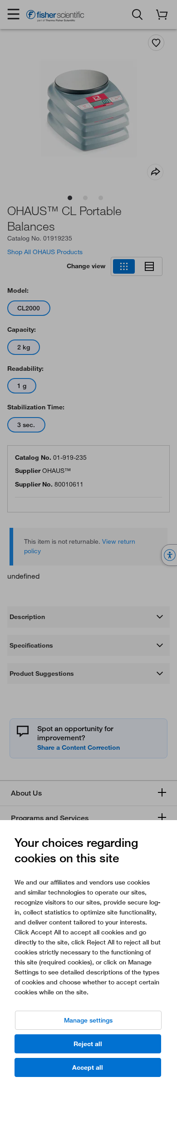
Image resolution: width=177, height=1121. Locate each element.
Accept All (87, 1067)
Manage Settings (88, 1020)
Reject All (88, 1044)
